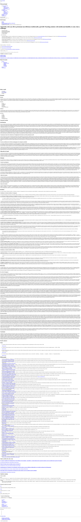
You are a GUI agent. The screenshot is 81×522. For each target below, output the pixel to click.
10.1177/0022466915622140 (6, 361)
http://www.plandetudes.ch (41, 376)
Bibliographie (4, 67)
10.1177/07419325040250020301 (6, 383)
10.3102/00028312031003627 (6, 377)
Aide (2, 500)
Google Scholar (12, 359)
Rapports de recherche (5, 506)
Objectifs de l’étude (6, 63)
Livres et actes (4, 505)
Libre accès (5, 12)
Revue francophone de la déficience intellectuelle (8, 23)
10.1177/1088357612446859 (6, 393)
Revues (5, 6)
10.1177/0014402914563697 (6, 412)
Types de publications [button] (5, 5)
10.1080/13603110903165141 (6, 396)
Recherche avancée (4, 14)
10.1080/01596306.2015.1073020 (6, 442)
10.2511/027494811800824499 (6, 371)
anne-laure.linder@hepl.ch (41, 36)
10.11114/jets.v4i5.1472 (5, 401)
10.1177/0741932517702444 (6, 359)
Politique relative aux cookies (6, 518)
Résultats (5, 64)
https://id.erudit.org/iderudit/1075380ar (7, 46)
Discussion (5, 65)
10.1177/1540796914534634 (6, 380)
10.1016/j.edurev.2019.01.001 (6, 445)
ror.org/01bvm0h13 (63, 36)
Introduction (5, 62)
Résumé (3, 61)
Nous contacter (4, 502)
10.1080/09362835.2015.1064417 (6, 363)
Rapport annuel (6, 13)
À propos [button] (3, 10)
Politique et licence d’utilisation (6, 519)
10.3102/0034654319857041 (6, 405)
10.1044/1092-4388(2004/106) (6, 390)
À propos (6, 10)
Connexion (3, 9)
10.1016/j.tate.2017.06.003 (5, 433)
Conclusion (5, 66)
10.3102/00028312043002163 (6, 414)
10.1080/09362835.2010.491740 (6, 369)
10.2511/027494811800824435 (6, 436)
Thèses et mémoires (6, 7)
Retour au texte (4, 348)
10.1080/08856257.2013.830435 (6, 439)
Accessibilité (3, 501)
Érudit (4, 11)
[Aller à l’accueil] (2, 0)
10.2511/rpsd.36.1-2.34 (5, 406)
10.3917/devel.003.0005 (5, 430)
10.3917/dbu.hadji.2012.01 (5, 428)
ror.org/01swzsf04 (39, 37)
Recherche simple (2, 17)
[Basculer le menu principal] (0, 2)
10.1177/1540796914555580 (6, 417)
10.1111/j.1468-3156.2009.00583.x (6, 374)
